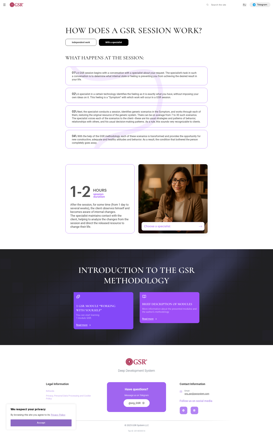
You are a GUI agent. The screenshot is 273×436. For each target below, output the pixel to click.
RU (244, 4)
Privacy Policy (58, 415)
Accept (41, 423)
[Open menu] (4, 5)
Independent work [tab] (81, 42)
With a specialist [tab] (113, 42)
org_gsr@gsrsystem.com (197, 393)
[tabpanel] (136, 144)
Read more (82, 325)
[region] (41, 417)
